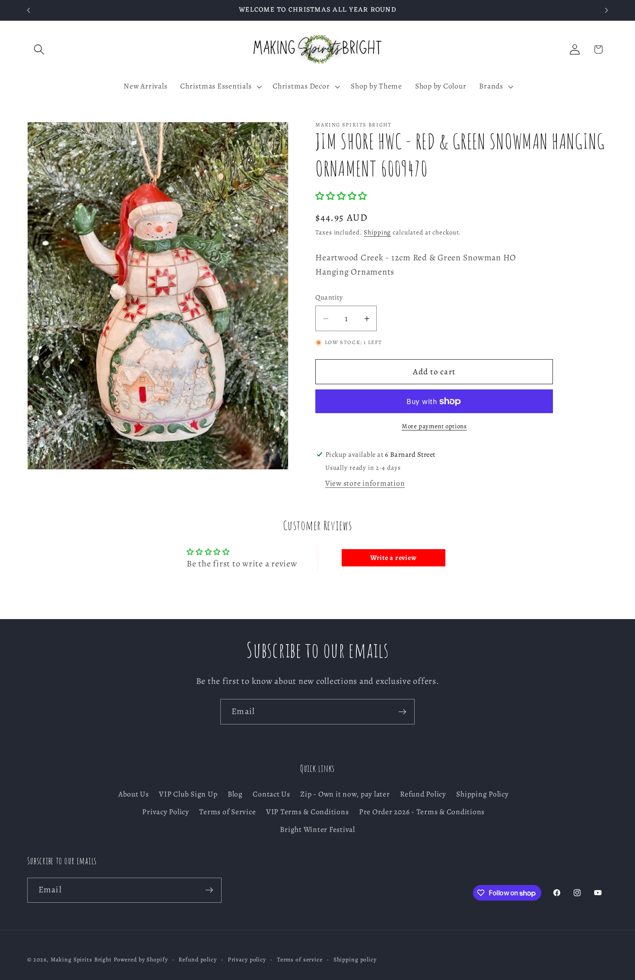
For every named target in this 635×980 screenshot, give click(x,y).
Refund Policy (423, 794)
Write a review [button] (393, 558)
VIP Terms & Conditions (307, 811)
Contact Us (271, 794)
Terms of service (300, 959)
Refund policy (197, 959)
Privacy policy (247, 959)
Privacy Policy (165, 811)
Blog (235, 794)
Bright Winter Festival (317, 829)
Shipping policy (355, 959)
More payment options (434, 426)
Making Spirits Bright (81, 959)
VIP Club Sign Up (188, 794)
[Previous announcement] (28, 10)
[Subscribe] (402, 711)
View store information (365, 483)
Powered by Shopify (141, 959)
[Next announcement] (606, 10)
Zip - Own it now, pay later (345, 794)
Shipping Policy (482, 794)
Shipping (377, 232)
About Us (133, 794)
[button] (39, 49)
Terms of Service (227, 811)
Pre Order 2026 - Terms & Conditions (422, 811)
